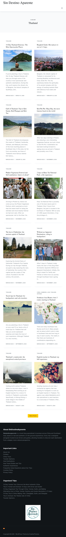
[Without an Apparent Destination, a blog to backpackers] (48, 249)
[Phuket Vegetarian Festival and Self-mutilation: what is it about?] (17, 188)
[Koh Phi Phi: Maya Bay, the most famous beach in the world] (48, 124)
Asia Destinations (9, 461)
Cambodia (44, 292)
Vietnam (39, 293)
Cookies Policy (8, 470)
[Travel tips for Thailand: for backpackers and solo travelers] (17, 311)
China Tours (7, 456)
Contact (6, 454)
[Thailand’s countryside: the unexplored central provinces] (17, 372)
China (38, 292)
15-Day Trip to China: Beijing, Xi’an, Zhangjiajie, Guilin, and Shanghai (25, 493)
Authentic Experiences (10, 465)
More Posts (33, 416)
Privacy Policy (7, 472)
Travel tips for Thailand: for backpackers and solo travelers (16, 297)
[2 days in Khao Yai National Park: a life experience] (48, 188)
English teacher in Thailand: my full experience (48, 358)
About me (6, 452)
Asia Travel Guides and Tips (12, 463)
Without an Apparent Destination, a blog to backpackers (44, 234)
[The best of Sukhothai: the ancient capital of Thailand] (17, 247)
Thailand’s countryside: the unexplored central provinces (16, 358)
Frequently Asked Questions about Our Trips (17, 468)
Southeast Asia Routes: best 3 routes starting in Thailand (47, 298)
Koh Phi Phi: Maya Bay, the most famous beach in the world (48, 109)
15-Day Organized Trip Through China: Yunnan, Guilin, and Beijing (24, 489)
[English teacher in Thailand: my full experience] (48, 372)
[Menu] (62, 8)
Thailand (8, 41)
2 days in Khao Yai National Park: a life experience (46, 173)
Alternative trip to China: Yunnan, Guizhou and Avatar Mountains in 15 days (27, 491)
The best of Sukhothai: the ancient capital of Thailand (15, 233)
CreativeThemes (34, 534)
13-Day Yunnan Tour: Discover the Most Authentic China (21, 484)
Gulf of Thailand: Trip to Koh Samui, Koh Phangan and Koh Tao (16, 110)
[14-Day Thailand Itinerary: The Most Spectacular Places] (17, 60)
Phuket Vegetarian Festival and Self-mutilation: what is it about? (17, 173)
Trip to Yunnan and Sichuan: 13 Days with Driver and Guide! (22, 487)
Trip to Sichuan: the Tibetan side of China (16, 496)
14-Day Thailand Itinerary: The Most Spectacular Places (17, 46)
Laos (48, 292)
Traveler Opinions (9, 459)
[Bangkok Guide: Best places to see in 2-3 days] (48, 60)
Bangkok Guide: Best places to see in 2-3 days (47, 46)
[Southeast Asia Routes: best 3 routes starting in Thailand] (48, 313)
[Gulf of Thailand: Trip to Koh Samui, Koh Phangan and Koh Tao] (17, 126)
